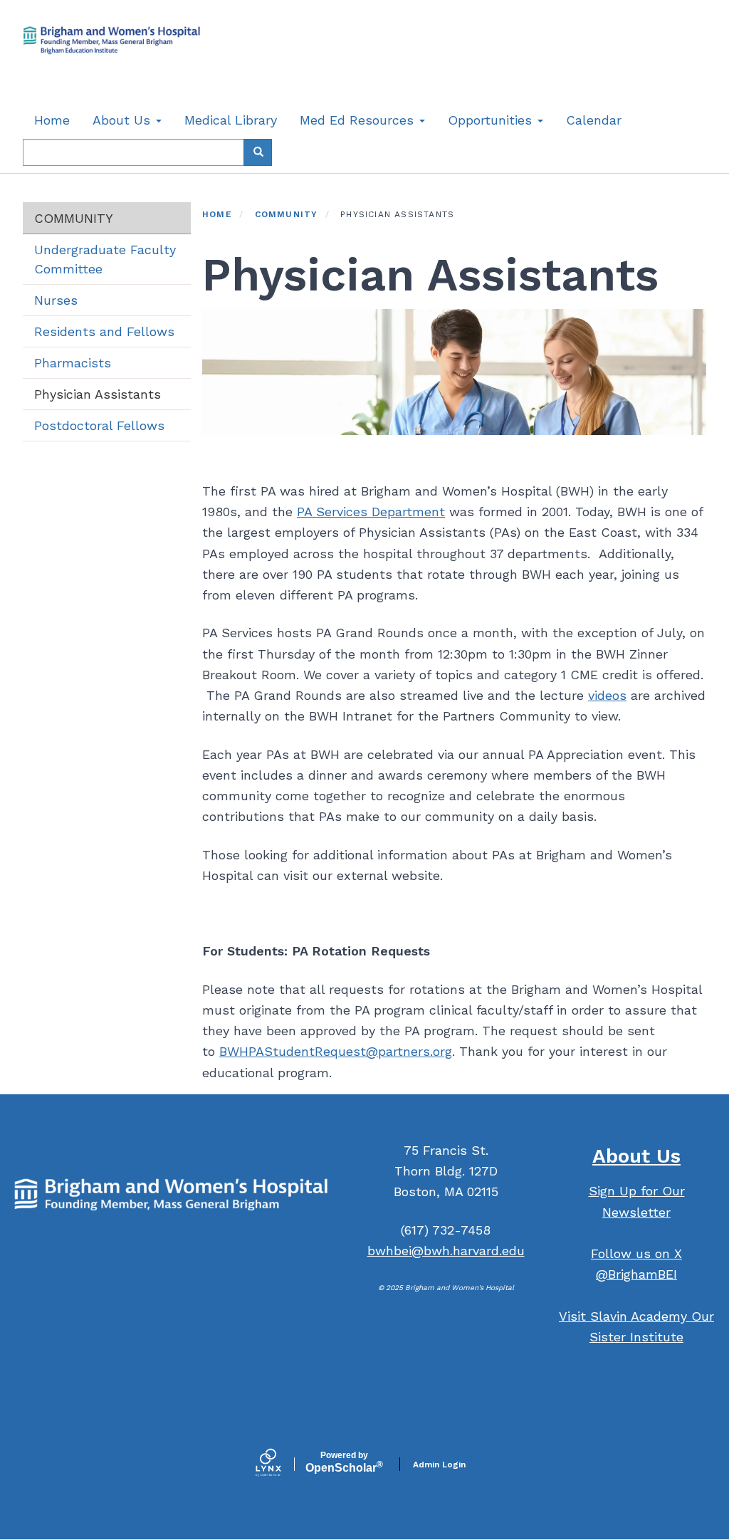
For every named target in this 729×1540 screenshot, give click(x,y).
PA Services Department (371, 511)
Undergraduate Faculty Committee (105, 259)
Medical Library (230, 119)
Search (257, 152)
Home (52, 119)
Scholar (344, 1462)
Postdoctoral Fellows (99, 425)
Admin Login (439, 1465)
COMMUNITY (73, 218)
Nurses (56, 300)
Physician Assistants (97, 394)
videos (607, 695)
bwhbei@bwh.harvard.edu (446, 1250)
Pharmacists (72, 362)
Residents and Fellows (104, 331)
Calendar (594, 119)
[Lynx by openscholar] (280, 1463)
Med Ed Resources (359, 119)
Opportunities (492, 119)
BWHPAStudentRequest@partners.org (335, 1051)
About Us (123, 119)
